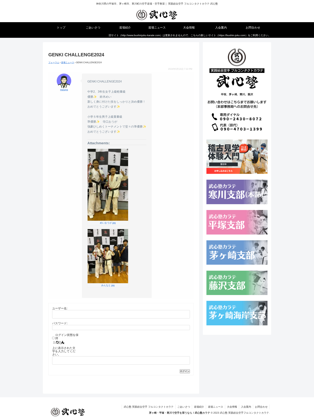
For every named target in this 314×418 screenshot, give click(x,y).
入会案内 (246, 406)
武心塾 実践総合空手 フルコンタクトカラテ (149, 406)
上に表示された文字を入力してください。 (63, 351)
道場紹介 (199, 406)
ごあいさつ (183, 406)
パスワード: (59, 323)
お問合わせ (261, 406)
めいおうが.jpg (108, 222)
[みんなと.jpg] (108, 256)
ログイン (185, 371)
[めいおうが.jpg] (108, 185)
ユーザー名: (59, 308)
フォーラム (53, 62)
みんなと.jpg (107, 285)
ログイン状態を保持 (66, 336)
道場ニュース (67, 62)
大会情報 (232, 406)
